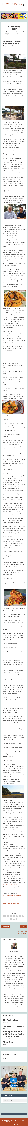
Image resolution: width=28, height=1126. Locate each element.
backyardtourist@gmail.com (12, 895)
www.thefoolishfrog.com (10, 885)
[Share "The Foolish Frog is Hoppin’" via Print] (17, 919)
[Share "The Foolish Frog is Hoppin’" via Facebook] (4, 915)
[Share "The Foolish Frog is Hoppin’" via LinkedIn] (20, 915)
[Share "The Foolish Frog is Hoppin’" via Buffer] (23, 915)
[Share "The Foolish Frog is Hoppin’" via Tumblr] (14, 915)
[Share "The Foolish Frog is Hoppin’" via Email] (14, 919)
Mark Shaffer (14, 32)
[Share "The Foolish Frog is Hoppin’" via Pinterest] (17, 915)
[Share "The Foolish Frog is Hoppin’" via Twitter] (7, 915)
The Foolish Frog (11, 1020)
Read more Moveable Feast (11, 903)
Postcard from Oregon (13, 1026)
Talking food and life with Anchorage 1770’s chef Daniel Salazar (13, 1034)
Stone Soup (8, 1042)
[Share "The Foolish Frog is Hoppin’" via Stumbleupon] (10, 919)
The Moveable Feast (14, 34)
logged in (15, 1057)
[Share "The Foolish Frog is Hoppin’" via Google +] (10, 915)
